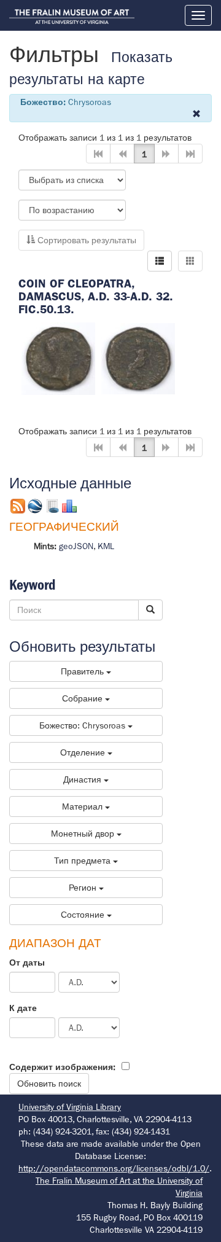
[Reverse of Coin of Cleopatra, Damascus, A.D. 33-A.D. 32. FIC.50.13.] (138, 357)
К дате (23, 1008)
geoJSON (76, 546)
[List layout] (159, 261)
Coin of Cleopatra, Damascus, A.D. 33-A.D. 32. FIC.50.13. (95, 296)
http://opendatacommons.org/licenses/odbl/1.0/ (113, 1168)
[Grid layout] (190, 261)
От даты (27, 962)
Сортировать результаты (85, 240)
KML (106, 546)
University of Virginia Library (69, 1106)
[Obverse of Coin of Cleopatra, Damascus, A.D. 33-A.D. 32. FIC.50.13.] (58, 357)
